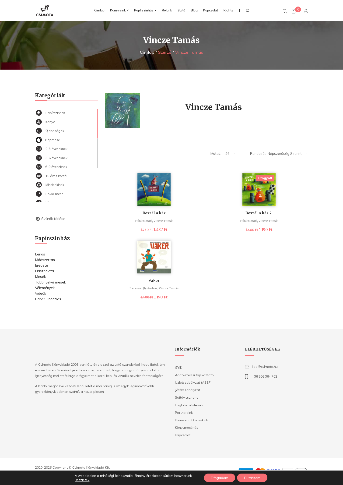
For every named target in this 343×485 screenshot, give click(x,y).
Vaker (154, 280)
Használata (44, 271)
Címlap (147, 52)
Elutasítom (252, 478)
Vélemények (45, 288)
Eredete (41, 265)
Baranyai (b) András (144, 288)
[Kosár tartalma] (293, 12)
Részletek (82, 480)
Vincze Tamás (163, 221)
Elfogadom (219, 478)
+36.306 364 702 (264, 376)
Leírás (40, 254)
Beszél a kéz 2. (259, 213)
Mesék (40, 276)
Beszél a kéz (154, 213)
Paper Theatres (48, 299)
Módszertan (45, 260)
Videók (40, 293)
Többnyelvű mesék (50, 282)
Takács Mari (143, 221)
